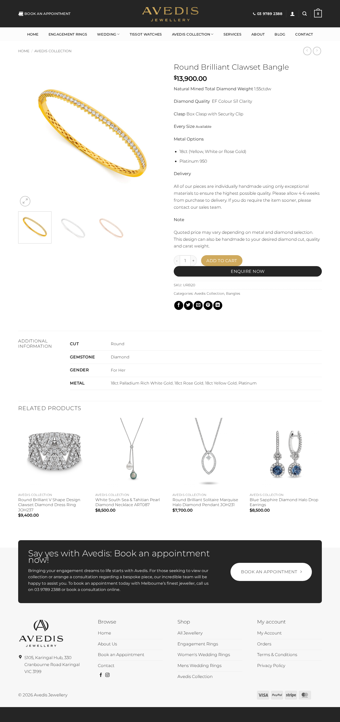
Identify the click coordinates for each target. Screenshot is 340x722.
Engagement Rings (68, 34)
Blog (280, 34)
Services (232, 34)
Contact (304, 34)
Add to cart (221, 260)
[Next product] (307, 51)
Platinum (247, 383)
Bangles (233, 293)
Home (33, 34)
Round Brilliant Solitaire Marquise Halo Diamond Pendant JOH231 (205, 502)
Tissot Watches (146, 34)
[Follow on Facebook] (101, 675)
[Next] (157, 133)
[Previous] (27, 133)
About (258, 34)
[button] (292, 13)
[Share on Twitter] (188, 305)
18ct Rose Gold (188, 383)
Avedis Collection (191, 34)
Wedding (106, 34)
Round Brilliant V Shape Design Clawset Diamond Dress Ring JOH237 (49, 504)
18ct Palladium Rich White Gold (142, 383)
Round (117, 343)
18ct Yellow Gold (221, 383)
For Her (118, 370)
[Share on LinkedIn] (217, 305)
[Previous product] (317, 51)
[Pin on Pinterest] (208, 305)
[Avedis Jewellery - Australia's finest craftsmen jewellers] (170, 13)
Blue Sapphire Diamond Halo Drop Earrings (284, 502)
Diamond (120, 357)
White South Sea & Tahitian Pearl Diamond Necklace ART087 (127, 502)
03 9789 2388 (47, 589)
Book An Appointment (47, 13)
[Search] (304, 14)
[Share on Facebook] (178, 305)
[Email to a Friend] (198, 305)
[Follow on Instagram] (107, 675)
